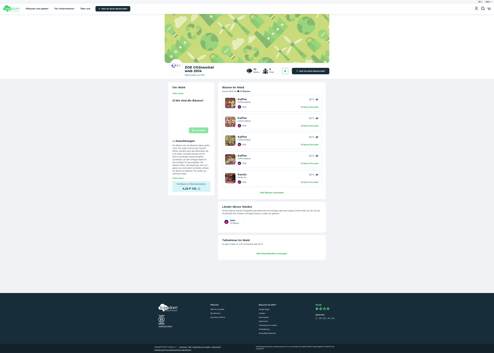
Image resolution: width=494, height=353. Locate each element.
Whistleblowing (264, 329)
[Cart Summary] (489, 8)
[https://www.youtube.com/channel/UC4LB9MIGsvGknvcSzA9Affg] (324, 309)
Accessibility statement (267, 333)
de (325, 318)
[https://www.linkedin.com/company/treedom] (328, 309)
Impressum (183, 347)
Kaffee (242, 99)
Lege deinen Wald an (217, 317)
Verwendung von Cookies (268, 325)
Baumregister (264, 317)
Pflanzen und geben (217, 309)
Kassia (242, 174)
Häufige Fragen (264, 309)
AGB (189, 347)
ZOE (202, 75)
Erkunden (200, 130)
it (316, 318)
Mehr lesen (178, 93)
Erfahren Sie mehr (310, 107)
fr (329, 318)
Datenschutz (263, 321)
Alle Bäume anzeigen (272, 192)
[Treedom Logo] (12, 8)
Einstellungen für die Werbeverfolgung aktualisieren (172, 350)
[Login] (476, 8)
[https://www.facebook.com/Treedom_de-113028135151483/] (317, 309)
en (320, 318)
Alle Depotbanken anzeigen (271, 253)
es (333, 318)
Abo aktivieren (215, 313)
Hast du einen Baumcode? (114, 9)
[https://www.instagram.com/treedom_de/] (320, 309)
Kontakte (262, 313)
